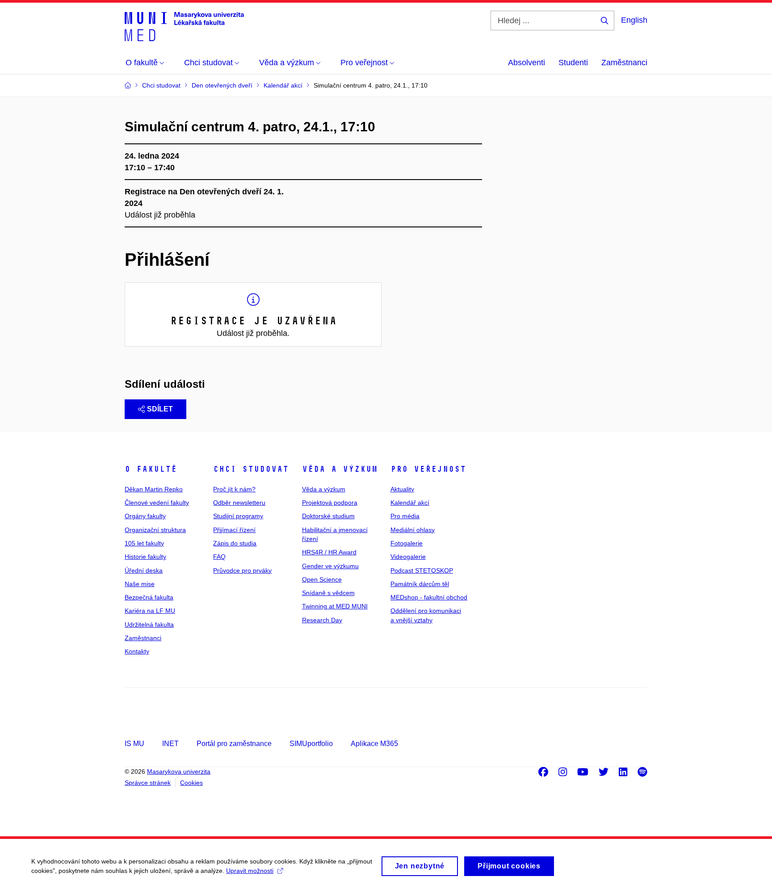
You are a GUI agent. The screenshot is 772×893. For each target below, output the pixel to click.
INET (170, 743)
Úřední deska (144, 570)
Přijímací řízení (234, 529)
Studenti (573, 62)
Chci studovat (251, 469)
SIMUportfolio (311, 743)
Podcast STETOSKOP (421, 570)
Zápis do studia (234, 543)
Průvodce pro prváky (242, 570)
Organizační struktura (155, 529)
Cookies (191, 782)
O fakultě (151, 469)
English (634, 20)
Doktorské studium (328, 516)
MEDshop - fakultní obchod (428, 597)
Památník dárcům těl (419, 583)
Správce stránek (148, 782)
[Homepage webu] (184, 26)
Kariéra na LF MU (150, 610)
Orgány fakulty (145, 516)
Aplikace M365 (374, 743)
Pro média (405, 516)
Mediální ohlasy (412, 529)
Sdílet (160, 409)
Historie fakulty (145, 556)
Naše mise (140, 583)
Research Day (322, 620)
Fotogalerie (406, 543)
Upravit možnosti (249, 870)
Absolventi (526, 62)
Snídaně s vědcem (328, 592)
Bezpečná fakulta (149, 597)
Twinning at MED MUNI (335, 606)
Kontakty (137, 651)
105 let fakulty (144, 543)
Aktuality (402, 489)
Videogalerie (408, 556)
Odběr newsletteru (239, 502)
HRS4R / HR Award (329, 552)
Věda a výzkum (340, 469)
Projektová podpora (329, 502)
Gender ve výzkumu (330, 566)
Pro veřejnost (428, 469)
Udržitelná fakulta (149, 624)
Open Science (322, 579)
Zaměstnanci (624, 62)
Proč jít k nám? (234, 489)
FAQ (219, 556)
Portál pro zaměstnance (234, 743)
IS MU (134, 743)
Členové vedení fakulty (157, 502)
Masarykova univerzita (178, 771)
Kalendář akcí (409, 502)
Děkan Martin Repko (154, 489)
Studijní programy (238, 516)
